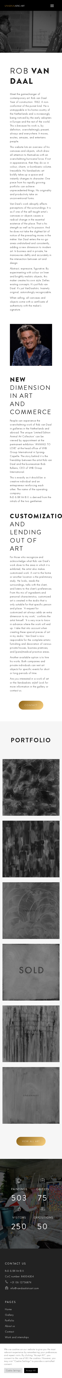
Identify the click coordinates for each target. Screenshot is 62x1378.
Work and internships (17, 1337)
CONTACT (31, 705)
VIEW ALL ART (31, 1141)
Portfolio (9, 1320)
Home (8, 1309)
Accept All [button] (31, 1370)
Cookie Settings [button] (13, 1370)
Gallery (9, 1315)
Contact (9, 1331)
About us (10, 1326)
